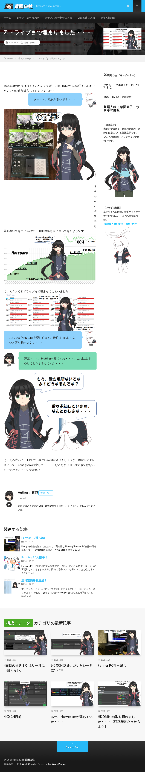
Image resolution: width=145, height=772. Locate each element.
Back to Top (72, 747)
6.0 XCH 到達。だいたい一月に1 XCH (72, 667)
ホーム (7, 17)
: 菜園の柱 (117, 96)
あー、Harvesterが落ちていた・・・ (72, 719)
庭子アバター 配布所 (28, 17)
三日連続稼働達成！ (34, 580)
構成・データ (30, 42)
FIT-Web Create (26, 764)
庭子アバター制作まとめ (58, 17)
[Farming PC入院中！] (12, 563)
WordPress (58, 764)
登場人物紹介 (107, 17)
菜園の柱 (29, 759)
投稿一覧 (45, 492)
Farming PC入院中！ (34, 557)
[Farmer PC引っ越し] (12, 544)
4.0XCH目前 (13, 717)
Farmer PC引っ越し (34, 537)
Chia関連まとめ (86, 17)
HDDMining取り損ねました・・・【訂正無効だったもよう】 (119, 721)
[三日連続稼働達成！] (12, 586)
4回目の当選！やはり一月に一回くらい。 (24, 667)
